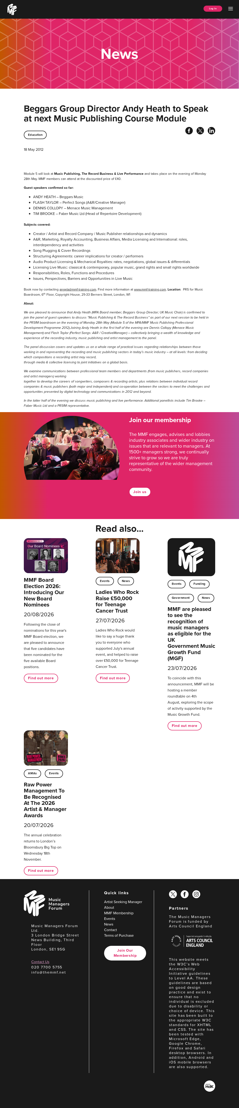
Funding (199, 584)
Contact (110, 930)
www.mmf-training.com (150, 289)
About (109, 907)
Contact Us (40, 961)
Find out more (41, 678)
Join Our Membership (125, 953)
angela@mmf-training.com (78, 289)
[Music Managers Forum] (46, 915)
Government (181, 598)
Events (105, 581)
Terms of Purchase (119, 935)
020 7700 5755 (46, 967)
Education (35, 135)
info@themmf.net (48, 972)
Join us (140, 491)
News (126, 581)
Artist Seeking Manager (123, 902)
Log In (213, 8)
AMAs (32, 773)
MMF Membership (119, 913)
